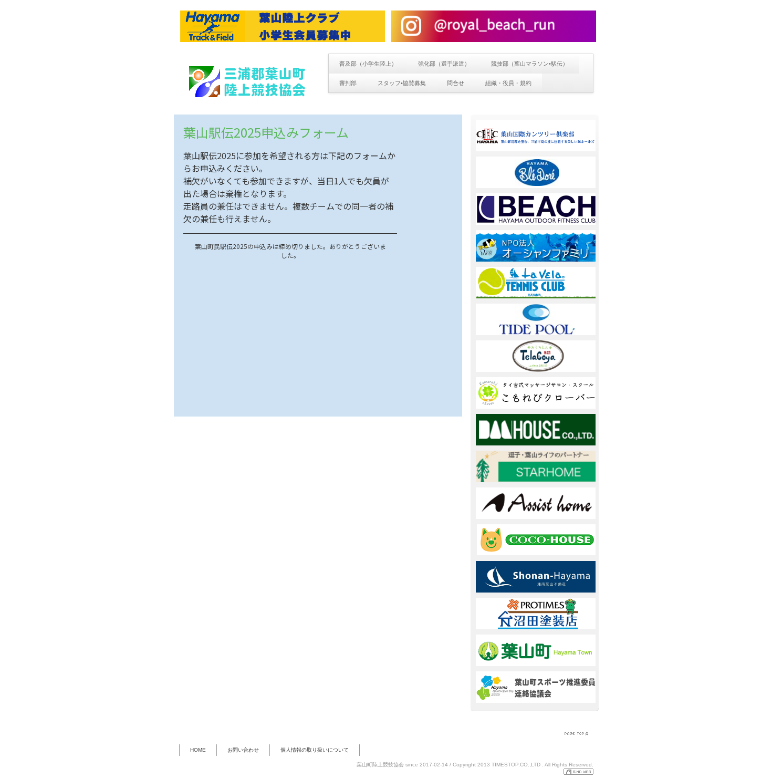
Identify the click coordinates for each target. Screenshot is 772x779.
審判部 (348, 83)
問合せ (455, 83)
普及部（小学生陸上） (368, 63)
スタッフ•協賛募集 (402, 83)
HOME (198, 750)
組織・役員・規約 (508, 83)
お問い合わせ (243, 750)
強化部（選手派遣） (444, 63)
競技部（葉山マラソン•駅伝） (529, 63)
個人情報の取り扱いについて (314, 750)
